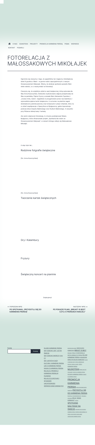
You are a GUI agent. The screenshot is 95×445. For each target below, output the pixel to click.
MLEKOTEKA (73, 369)
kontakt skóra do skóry (73, 364)
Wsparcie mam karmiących (53, 386)
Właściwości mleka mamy (76, 414)
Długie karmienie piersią (53, 348)
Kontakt (11, 48)
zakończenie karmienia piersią (74, 416)
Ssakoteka (23, 44)
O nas (15, 44)
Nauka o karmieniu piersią (53, 368)
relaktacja (70, 395)
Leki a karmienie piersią (52, 366)
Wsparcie (75, 44)
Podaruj (20, 48)
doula (74, 353)
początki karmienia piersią (75, 374)
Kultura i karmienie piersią (54, 363)
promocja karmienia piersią (74, 383)
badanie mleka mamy (72, 348)
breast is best (80, 350)
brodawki (70, 353)
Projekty (34, 44)
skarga (76, 400)
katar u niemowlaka (79, 362)
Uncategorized (49, 383)
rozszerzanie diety (77, 395)
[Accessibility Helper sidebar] (2, 2)
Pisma (67, 44)
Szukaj (9, 348)
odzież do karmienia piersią (79, 372)
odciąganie (70, 372)
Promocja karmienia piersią (51, 44)
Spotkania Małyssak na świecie (74, 406)
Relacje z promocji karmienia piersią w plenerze (51, 373)
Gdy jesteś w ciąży (51, 361)
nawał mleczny (83, 369)
